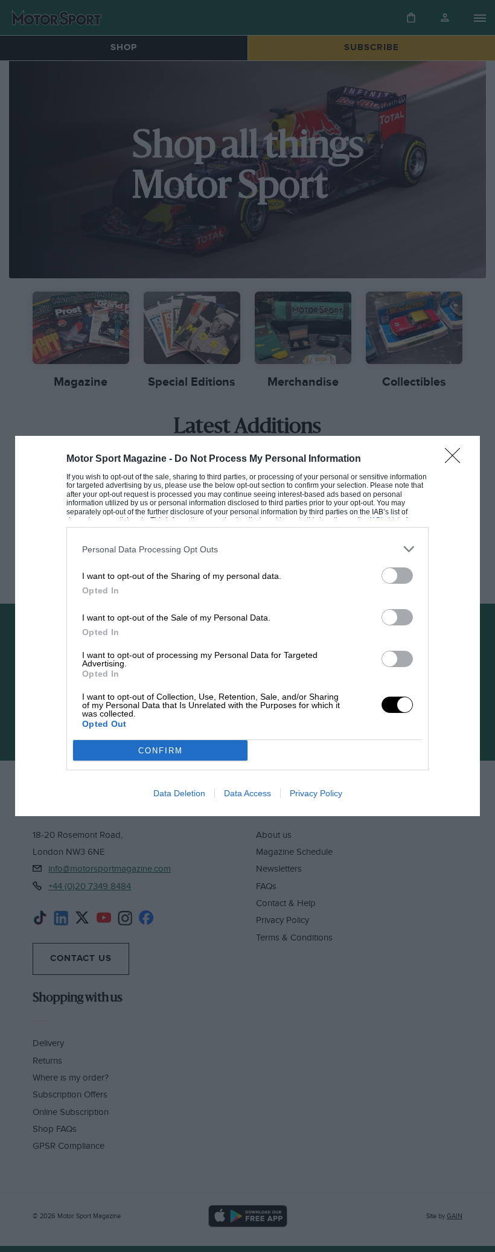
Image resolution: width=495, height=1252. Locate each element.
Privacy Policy (316, 793)
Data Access (247, 793)
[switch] (397, 575)
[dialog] (247, 626)
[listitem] (247, 549)
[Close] (456, 459)
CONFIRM (160, 750)
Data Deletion (179, 793)
